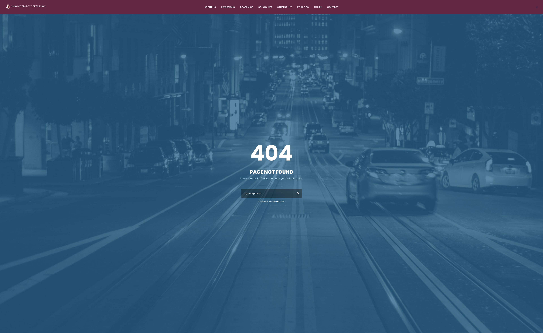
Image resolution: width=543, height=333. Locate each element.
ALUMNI (318, 7)
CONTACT (333, 7)
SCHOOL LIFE (265, 7)
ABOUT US (210, 7)
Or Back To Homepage (272, 201)
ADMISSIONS (228, 7)
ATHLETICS (303, 7)
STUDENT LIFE (284, 7)
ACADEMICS (246, 7)
